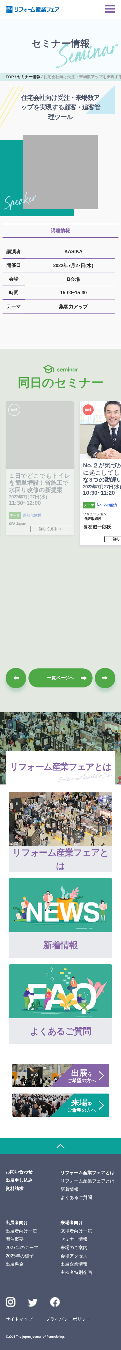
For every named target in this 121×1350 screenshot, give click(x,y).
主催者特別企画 (76, 1272)
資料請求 (15, 1188)
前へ (16, 678)
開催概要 (15, 1238)
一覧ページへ (60, 677)
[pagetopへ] (60, 1146)
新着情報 (69, 1189)
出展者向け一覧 (21, 1230)
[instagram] (10, 1302)
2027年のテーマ (22, 1247)
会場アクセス (74, 1255)
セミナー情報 (74, 1238)
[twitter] (33, 1304)
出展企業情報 (74, 1263)
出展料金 (15, 1263)
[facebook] (55, 1302)
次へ (105, 678)
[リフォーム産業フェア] (33, 9)
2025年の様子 (20, 1255)
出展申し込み (19, 1179)
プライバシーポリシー (68, 1318)
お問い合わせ (19, 1171)
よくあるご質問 (76, 1197)
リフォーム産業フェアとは (87, 1180)
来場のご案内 (74, 1247)
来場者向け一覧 (76, 1230)
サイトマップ (19, 1318)
